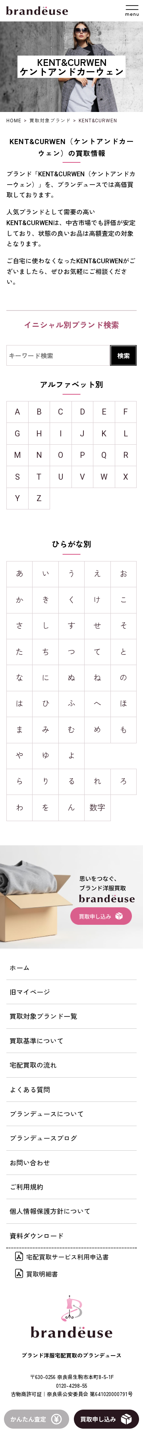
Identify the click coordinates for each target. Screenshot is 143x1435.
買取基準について (37, 1040)
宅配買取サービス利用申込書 (67, 1256)
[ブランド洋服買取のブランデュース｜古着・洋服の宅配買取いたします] (37, 10)
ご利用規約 (26, 1187)
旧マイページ (30, 992)
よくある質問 (30, 1089)
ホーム (20, 967)
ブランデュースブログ (43, 1138)
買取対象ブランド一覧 (43, 1016)
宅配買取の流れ (33, 1065)
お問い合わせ (30, 1162)
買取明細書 (42, 1274)
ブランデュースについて (47, 1114)
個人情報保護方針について (50, 1211)
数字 (97, 807)
